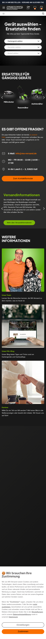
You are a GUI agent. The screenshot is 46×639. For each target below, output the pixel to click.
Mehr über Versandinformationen (19, 223)
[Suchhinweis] (3, 13)
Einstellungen (23, 625)
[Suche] (43, 13)
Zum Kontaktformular (23, 178)
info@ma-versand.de (26, 153)
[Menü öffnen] (3, 7)
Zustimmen (23, 631)
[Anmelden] (28, 7)
